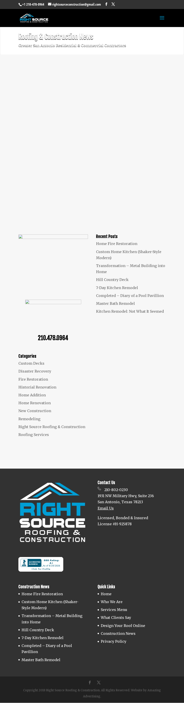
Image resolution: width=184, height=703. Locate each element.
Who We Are (112, 602)
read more (32, 133)
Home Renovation (114, 172)
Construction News (118, 633)
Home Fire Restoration (116, 243)
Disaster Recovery (34, 371)
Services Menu (114, 609)
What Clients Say (116, 617)
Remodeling (109, 95)
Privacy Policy (113, 641)
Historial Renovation (37, 387)
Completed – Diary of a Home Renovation (56, 165)
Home (106, 594)
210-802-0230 (116, 489)
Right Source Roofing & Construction (61, 95)
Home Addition (32, 395)
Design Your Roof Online (123, 625)
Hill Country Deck (112, 279)
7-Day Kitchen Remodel (117, 287)
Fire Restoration (33, 379)
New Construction (34, 411)
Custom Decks (31, 363)
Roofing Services (33, 434)
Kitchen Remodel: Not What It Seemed (54, 87)
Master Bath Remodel (115, 303)
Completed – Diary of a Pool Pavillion (130, 295)
